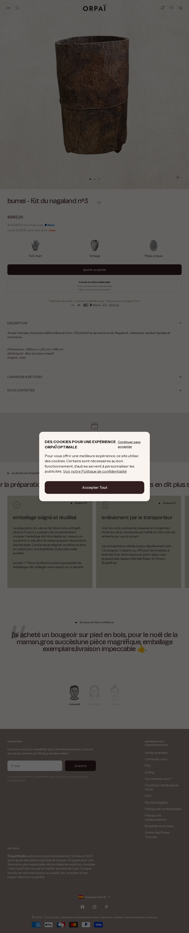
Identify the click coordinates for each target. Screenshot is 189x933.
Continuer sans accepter (129, 444)
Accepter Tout (94, 487)
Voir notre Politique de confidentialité (95, 471)
